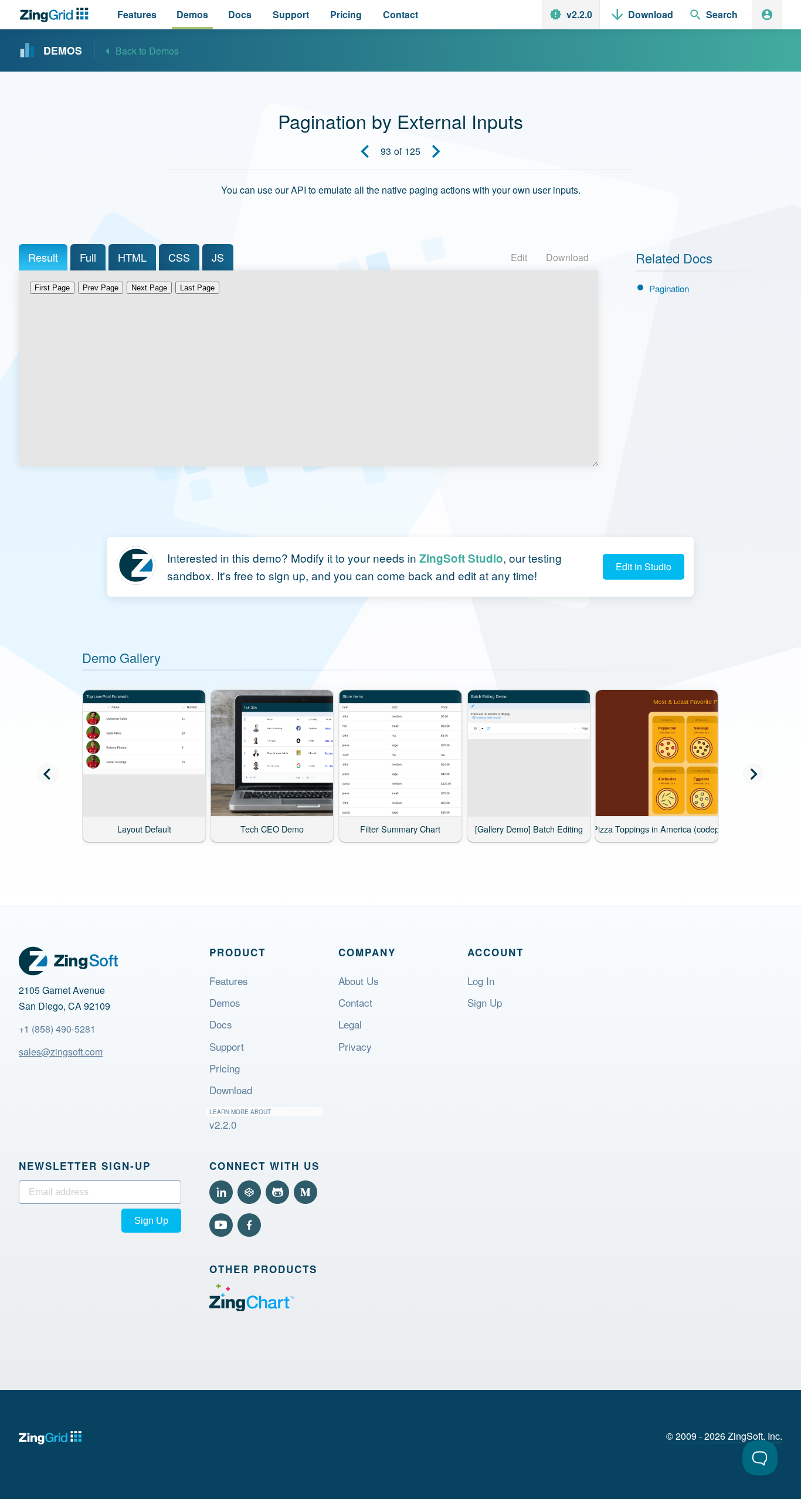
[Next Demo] (436, 151)
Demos (224, 1002)
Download (567, 257)
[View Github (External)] (277, 1192)
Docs (220, 1024)
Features (228, 980)
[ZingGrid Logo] (68, 961)
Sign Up (484, 1002)
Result (43, 257)
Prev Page (100, 287)
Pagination (669, 288)
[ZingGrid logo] (50, 1437)
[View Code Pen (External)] (249, 1192)
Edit (519, 257)
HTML (132, 257)
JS (218, 257)
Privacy (355, 1046)
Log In (480, 980)
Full (88, 257)
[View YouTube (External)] (221, 1225)
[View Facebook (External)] (249, 1225)
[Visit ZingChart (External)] (251, 1307)
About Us (358, 980)
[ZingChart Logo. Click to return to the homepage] (56, 15)
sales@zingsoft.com (61, 1051)
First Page (52, 287)
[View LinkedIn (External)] (221, 1192)
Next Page (149, 287)
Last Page (197, 287)
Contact (355, 1002)
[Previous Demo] (365, 151)
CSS (179, 257)
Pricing (224, 1068)
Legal (350, 1024)
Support (226, 1046)
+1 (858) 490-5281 (57, 1029)
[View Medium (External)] (305, 1192)
